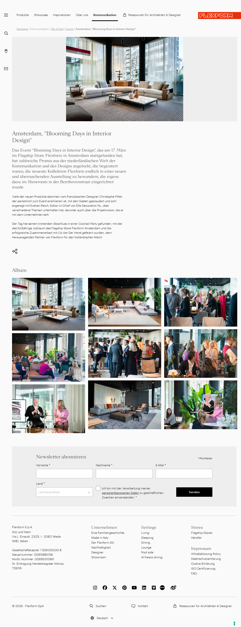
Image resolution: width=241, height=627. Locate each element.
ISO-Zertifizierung (203, 568)
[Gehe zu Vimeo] (153, 588)
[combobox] (64, 492)
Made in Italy (99, 537)
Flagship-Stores (201, 532)
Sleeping (147, 537)
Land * (40, 483)
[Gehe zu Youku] (163, 587)
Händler (196, 537)
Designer (97, 552)
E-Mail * (161, 465)
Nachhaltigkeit (101, 547)
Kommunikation (104, 15)
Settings (148, 527)
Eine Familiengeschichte (107, 532)
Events (70, 28)
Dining (145, 542)
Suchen (101, 606)
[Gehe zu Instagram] (94, 588)
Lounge (146, 547)
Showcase (41, 15)
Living (145, 532)
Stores (197, 527)
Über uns (82, 15)
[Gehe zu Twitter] (114, 588)
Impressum (201, 548)
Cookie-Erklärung (203, 563)
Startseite (22, 28)
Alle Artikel (57, 28)
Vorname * (43, 465)
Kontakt (143, 606)
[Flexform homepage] (219, 15)
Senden (194, 492)
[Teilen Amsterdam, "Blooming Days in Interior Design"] (15, 251)
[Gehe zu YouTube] (133, 588)
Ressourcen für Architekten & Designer (154, 15)
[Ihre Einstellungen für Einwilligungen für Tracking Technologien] (234, 623)
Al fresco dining (151, 557)
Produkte (23, 15)
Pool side (147, 552)
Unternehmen (104, 527)
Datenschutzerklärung (206, 558)
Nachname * (104, 465)
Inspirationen (62, 15)
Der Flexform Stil (102, 542)
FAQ (194, 573)
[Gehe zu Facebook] (104, 588)
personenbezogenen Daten (120, 492)
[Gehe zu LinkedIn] (143, 588)
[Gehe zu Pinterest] (124, 588)
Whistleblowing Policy (206, 553)
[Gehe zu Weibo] (173, 588)
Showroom (98, 557)
